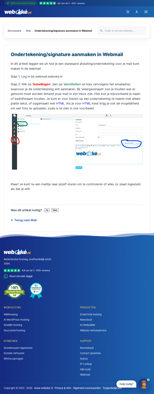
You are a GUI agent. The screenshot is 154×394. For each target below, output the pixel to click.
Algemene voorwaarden (87, 388)
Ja (46, 210)
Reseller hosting (13, 325)
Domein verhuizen (14, 353)
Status (84, 358)
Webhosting (11, 314)
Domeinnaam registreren (18, 348)
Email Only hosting (91, 314)
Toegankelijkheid (112, 388)
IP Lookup (86, 364)
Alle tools (85, 369)
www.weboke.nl (43, 388)
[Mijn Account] (136, 12)
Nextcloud (86, 319)
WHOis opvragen (13, 358)
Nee (55, 210)
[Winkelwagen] (128, 12)
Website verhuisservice (93, 330)
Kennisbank (14, 30)
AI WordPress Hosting (16, 319)
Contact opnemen (90, 353)
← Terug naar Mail (24, 220)
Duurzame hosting (14, 330)
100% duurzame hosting (22, 3)
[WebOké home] (18, 12)
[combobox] (121, 31)
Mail (28, 30)
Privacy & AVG (63, 388)
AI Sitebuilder (87, 325)
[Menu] (146, 11)
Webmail (85, 374)
